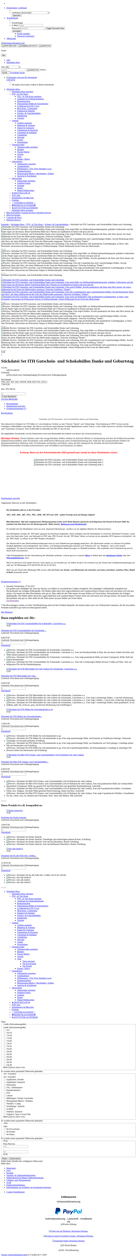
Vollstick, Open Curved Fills (18, 1114)
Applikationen (23, 166)
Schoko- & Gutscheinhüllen (29, 113)
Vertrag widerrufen (9, 1255)
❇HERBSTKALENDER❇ (24, 205)
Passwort (15, 28)
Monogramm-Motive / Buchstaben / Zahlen (35, 173)
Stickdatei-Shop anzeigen (22, 91)
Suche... (43, 70)
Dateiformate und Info (15, 406)
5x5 (8, 1030)
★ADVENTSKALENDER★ (25, 208)
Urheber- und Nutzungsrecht (18, 1180)
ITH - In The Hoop (20, 94)
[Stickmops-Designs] (13, 43)
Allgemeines (17, 161)
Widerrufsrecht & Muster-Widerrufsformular (25, 1178)
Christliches (22, 135)
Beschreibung (12, 404)
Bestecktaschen (23, 101)
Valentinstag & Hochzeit (27, 130)
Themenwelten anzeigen (27, 147)
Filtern (4, 1159)
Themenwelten (18, 145)
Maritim (20, 149)
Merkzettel (11, 38)
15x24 (9, 1046)
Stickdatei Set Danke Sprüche (13, 817)
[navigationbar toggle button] (9, 45)
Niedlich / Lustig (13, 1103)
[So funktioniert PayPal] (68, 1214)
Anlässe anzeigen (24, 123)
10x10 (9, 1033)
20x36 (9, 1062)
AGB (8, 1182)
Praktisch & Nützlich (26, 111)
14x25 (9, 1043)
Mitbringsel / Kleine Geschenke (19, 1098)
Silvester (20, 137)
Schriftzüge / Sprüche (15, 1106)
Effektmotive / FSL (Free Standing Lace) (34, 169)
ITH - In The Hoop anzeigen (29, 96)
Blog (87, 555)
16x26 (9, 1049)
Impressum (11, 1168)
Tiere (19, 157)
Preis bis (11, 1144)
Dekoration (11, 1085)
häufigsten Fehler (114, 555)
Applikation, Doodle (15, 1079)
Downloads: (6, 379)
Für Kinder (27, 966)
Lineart (9, 1095)
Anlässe (15, 120)
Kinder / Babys (23, 159)
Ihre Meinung (7, 612)
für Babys (10, 1134)
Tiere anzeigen (28, 961)
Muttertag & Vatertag (26, 125)
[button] (16, 8)
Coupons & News (29, 213)
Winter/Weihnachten (25, 190)
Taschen (20, 118)
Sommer (20, 185)
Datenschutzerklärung (15, 1185)
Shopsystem (22, 1255)
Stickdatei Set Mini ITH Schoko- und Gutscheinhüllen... (25, 762)
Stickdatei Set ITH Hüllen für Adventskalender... (21, 716)
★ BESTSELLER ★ (21, 193)
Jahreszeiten (17, 178)
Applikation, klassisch (15, 1082)
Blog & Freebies (13, 213)
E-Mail (15, 25)
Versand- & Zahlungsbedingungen (20, 1175)
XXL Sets (16, 195)
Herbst (20, 188)
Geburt (20, 140)
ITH (8, 1093)
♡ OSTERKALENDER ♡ (23, 203)
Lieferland (16, 13)
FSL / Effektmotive (14, 1087)
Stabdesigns (22, 116)
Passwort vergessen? (26, 36)
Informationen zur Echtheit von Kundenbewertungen (28, 1187)
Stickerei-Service (44, 213)
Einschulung (22, 142)
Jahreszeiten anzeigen (26, 181)
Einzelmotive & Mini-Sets (23, 198)
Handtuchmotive (24, 171)
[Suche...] (33, 69)
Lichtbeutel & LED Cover (28, 106)
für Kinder (10, 1132)
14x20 (9, 1041)
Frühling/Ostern (24, 183)
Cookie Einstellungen (15, 1192)
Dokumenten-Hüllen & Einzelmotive (32, 104)
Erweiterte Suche (17, 72)
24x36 (9, 1065)
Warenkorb (5, 645)
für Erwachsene (13, 1129)
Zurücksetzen (15, 1159)
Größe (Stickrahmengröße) (14, 1027)
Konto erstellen (23, 34)
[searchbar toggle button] (45, 45)
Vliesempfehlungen (15, 558)
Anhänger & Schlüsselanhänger (30, 99)
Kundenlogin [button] (12, 18)
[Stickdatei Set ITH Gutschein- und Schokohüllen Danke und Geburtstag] (32, 280)
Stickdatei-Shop (13, 62)
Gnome (20, 154)
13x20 (9, 1038)
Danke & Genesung (25, 128)
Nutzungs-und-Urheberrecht (74, 524)
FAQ (8, 1170)
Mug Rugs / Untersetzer (27, 108)
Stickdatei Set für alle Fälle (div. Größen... (19, 856)
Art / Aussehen (9, 1077)
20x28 (9, 1057)
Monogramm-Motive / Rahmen (19, 1101)
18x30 (9, 1051)
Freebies (15, 200)
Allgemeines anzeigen (26, 164)
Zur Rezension (12, 600)
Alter (5, 1126)
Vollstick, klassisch (14, 1111)
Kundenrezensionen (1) (16, 408)
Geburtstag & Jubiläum (27, 132)
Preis (5, 1144)
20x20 (9, 1054)
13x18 (9, 1035)
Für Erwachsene (29, 964)
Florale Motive (23, 152)
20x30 (9, 1059)
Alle (8, 60)
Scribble (9, 1109)
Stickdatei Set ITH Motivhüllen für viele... (19, 676)
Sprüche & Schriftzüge (26, 176)
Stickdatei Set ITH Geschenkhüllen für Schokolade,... (23, 630)
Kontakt (9, 1173)
